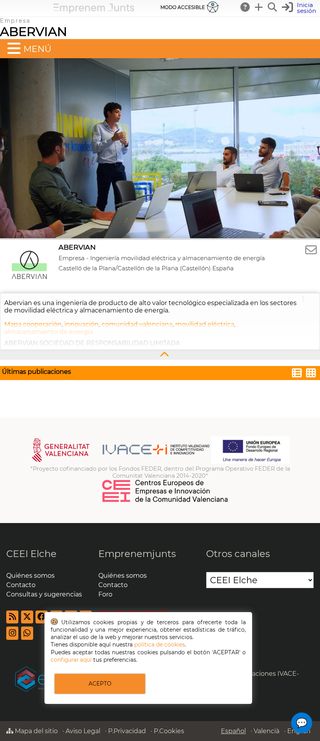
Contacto (21, 585)
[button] (300, 8)
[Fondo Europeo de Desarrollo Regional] (250, 461)
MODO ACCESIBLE (182, 7)
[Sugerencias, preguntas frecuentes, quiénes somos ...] (245, 7)
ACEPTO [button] (100, 683)
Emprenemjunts (137, 553)
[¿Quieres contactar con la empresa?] (311, 250)
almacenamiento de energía (48, 332)
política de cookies (159, 644)
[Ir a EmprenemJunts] (93, 11)
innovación (81, 324)
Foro (105, 594)
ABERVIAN (33, 31)
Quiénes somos (30, 575)
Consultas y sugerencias (44, 594)
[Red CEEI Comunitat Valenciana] (165, 500)
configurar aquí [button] (71, 660)
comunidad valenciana (136, 324)
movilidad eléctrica (204, 324)
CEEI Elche (31, 553)
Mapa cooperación (33, 324)
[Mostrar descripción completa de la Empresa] (160, 355)
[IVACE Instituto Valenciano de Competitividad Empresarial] (120, 461)
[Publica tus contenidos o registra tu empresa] (259, 7)
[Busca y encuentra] (273, 7)
